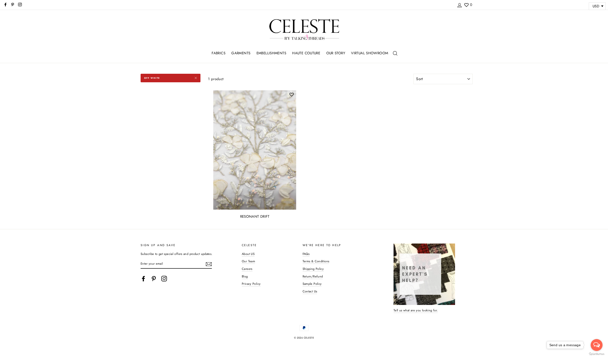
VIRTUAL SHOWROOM (369, 53)
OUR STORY (335, 53)
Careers (247, 269)
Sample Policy (312, 283)
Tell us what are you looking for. (416, 310)
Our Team (248, 261)
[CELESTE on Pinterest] (154, 278)
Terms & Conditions (316, 261)
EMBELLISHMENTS (271, 53)
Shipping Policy (313, 269)
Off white (152, 77)
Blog (245, 276)
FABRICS (218, 53)
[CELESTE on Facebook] (143, 278)
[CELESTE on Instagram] (164, 278)
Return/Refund (313, 276)
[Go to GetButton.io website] (596, 354)
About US (248, 254)
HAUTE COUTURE (306, 53)
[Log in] (459, 4)
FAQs (306, 254)
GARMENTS (240, 53)
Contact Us (310, 291)
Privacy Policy (251, 283)
